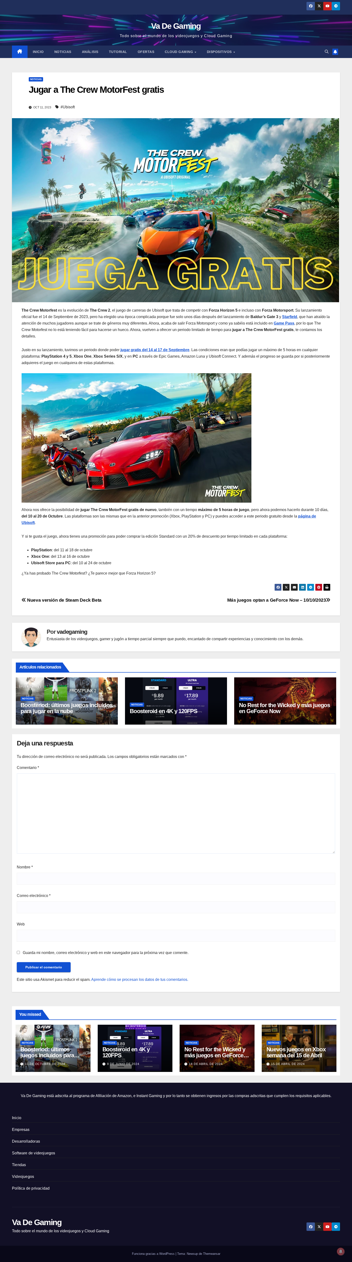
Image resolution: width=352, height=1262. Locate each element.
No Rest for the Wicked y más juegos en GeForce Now (284, 708)
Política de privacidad (31, 1188)
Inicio (38, 52)
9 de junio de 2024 (123, 1064)
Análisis (90, 52)
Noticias (62, 52)
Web (21, 924)
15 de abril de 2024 (288, 1064)
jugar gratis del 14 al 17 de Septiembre (154, 350)
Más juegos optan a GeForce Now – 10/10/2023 (276, 600)
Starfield (289, 317)
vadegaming (72, 631)
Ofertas (146, 52)
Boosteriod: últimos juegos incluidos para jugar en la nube (67, 708)
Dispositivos (220, 52)
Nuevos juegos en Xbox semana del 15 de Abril (296, 1052)
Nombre (25, 867)
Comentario (28, 768)
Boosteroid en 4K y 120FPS (163, 711)
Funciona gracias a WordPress (154, 1254)
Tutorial (118, 52)
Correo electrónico (34, 896)
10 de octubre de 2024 (45, 1064)
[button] (327, 52)
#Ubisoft (68, 107)
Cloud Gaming (179, 52)
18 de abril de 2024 (206, 1064)
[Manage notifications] (341, 1251)
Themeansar (211, 1254)
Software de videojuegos (33, 1153)
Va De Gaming (176, 25)
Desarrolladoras (26, 1141)
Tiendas (19, 1165)
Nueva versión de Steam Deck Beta (64, 600)
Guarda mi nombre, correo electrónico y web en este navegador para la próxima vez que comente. (105, 953)
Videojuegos (23, 1177)
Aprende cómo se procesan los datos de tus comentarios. (139, 979)
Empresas (21, 1130)
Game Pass (284, 323)
